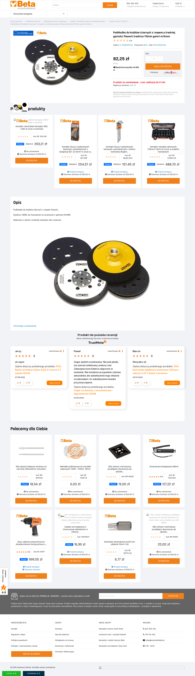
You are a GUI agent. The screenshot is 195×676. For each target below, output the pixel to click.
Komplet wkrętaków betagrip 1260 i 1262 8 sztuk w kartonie (32, 127)
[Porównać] (48, 120)
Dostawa (58, 629)
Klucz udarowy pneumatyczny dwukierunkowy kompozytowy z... (31, 543)
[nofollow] (170, 72)
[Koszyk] (172, 5)
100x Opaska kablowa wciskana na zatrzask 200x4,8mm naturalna (31, 468)
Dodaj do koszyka (163, 66)
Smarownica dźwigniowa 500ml (164, 466)
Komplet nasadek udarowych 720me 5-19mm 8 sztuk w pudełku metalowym (163, 149)
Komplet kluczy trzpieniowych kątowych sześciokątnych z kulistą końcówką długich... (119, 149)
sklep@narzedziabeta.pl (136, 6)
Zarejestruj (164, 6)
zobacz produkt (54, 383)
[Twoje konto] (149, 5)
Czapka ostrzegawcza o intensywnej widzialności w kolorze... (75, 529)
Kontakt (14, 629)
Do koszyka (31, 160)
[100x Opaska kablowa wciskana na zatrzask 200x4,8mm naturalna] (31, 451)
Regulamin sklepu (18, 634)
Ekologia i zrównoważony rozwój (24, 646)
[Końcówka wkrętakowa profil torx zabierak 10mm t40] (119, 526)
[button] (19, 382)
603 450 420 (132, 3)
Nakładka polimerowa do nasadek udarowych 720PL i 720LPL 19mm (75, 468)
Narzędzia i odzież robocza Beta (112, 640)
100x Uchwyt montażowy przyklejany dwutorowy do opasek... (120, 468)
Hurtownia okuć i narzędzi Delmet (112, 634)
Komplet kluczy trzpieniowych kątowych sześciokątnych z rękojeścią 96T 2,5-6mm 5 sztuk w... (75, 149)
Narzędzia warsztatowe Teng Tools (113, 646)
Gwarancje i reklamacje (64, 646)
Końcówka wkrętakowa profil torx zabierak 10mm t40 (119, 543)
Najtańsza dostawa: (121, 85)
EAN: (151, 45)
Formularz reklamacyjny (64, 651)
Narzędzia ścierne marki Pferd (111, 629)
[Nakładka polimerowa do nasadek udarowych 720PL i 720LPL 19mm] (75, 451)
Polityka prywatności (19, 640)
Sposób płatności (62, 634)
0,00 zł (178, 3)
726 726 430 (149, 634)
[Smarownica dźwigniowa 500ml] (164, 451)
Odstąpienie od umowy (64, 640)
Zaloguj (155, 6)
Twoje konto (158, 3)
